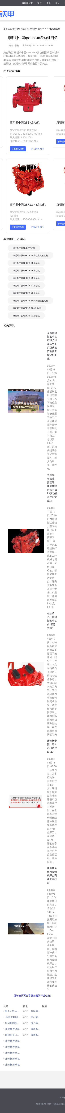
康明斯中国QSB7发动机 (25, 122)
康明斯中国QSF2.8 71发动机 (26, 285)
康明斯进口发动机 (13, 1035)
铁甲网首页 (27, 3)
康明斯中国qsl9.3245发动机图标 (45, 28)
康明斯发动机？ (13, 1052)
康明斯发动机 (12, 1029)
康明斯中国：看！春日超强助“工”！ (36, 1029)
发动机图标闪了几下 (13, 1023)
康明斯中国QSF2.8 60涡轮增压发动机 (30, 300)
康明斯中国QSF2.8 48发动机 (26, 292)
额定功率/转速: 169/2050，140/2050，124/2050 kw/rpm (26, 131)
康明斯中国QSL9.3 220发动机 (27, 307)
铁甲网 (16, 28)
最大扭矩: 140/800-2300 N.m (26, 219)
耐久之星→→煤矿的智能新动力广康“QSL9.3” (13, 1011)
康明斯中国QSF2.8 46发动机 (28, 205)
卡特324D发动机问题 (13, 1017)
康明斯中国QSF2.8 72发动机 (26, 315)
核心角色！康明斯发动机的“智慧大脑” (36, 1023)
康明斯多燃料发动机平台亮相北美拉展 (36, 1035)
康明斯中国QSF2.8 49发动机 (26, 277)
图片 (57, 3)
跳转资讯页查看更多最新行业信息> (32, 995)
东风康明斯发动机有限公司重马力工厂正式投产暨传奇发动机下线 (36, 1011)
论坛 (39, 3)
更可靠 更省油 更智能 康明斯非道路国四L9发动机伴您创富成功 (36, 1017)
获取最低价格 (18, 148)
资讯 (48, 3)
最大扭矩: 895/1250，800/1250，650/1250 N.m (24, 139)
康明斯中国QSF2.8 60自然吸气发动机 (30, 255)
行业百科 (24, 28)
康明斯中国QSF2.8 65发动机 (26, 262)
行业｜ (26, 1011)
